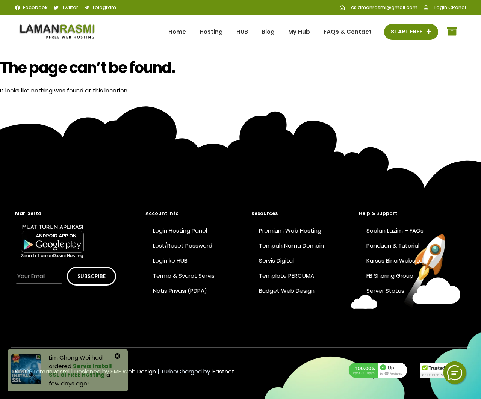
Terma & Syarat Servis (184, 276)
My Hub (299, 32)
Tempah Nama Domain (291, 245)
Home (177, 32)
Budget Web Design (287, 291)
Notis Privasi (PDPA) (180, 291)
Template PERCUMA (286, 276)
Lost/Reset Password (182, 245)
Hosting (211, 32)
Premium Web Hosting (290, 230)
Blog (268, 32)
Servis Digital (276, 260)
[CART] (452, 32)
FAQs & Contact (348, 32)
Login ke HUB (170, 260)
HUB (242, 32)
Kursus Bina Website (394, 260)
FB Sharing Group (389, 276)
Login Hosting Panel (180, 230)
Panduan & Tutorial (392, 245)
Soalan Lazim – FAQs (395, 230)
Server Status (385, 291)
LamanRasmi (52, 371)
